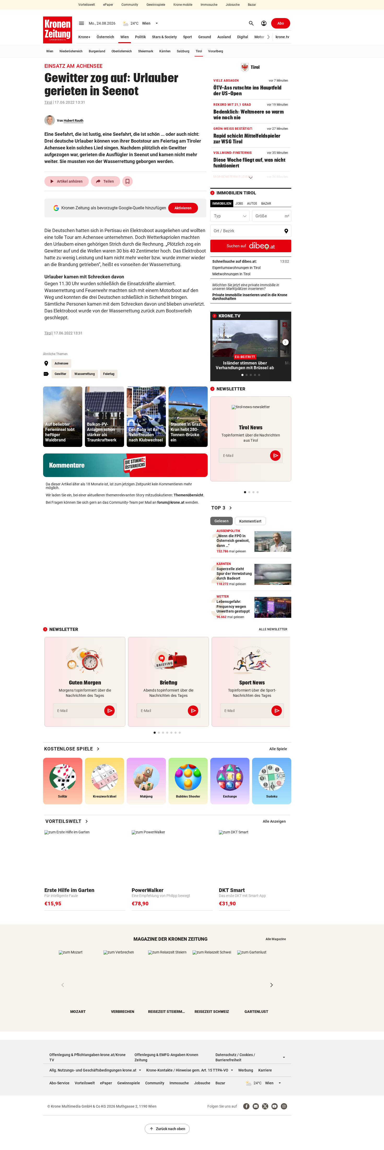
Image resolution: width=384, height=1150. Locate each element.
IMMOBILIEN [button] (221, 203)
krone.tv (282, 37)
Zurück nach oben (167, 1129)
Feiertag (108, 374)
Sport (187, 37)
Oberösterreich (122, 51)
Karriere (265, 1070)
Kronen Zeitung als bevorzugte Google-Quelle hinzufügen (126, 207)
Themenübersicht (188, 495)
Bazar (252, 5)
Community (129, 5)
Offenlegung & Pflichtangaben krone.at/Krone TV (87, 1057)
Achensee (61, 363)
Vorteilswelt (86, 5)
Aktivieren (183, 208)
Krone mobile (182, 5)
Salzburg (183, 51)
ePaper (108, 5)
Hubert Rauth (73, 120)
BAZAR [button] (266, 203)
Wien (124, 37)
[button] (268, 37)
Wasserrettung (84, 374)
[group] (62, 416)
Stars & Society (164, 37)
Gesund (204, 37)
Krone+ (84, 37)
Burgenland (97, 51)
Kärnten (165, 51)
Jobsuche (233, 5)
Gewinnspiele (156, 5)
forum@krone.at (170, 502)
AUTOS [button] (252, 203)
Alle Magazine (276, 939)
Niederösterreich (71, 51)
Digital (242, 37)
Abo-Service (59, 1083)
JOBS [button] (239, 203)
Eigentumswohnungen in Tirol (250, 268)
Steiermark (145, 51)
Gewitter (60, 374)
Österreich (105, 37)
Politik (140, 37)
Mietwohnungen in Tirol (247, 274)
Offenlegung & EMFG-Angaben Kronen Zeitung (166, 1057)
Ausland (224, 37)
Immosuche (209, 5)
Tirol (199, 51)
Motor (259, 37)
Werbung (245, 1070)
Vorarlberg (215, 51)
